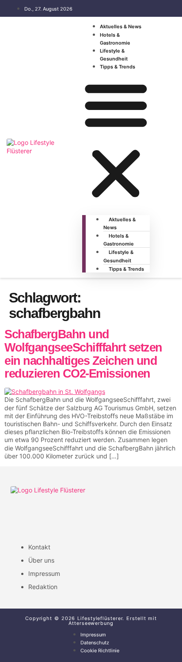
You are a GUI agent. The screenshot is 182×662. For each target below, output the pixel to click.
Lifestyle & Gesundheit (114, 55)
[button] (116, 140)
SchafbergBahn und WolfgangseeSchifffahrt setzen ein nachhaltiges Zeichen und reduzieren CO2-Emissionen (83, 354)
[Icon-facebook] (22, 515)
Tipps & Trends (117, 67)
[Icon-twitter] (53, 515)
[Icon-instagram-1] (85, 515)
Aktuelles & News (120, 26)
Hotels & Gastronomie (115, 39)
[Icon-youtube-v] (117, 515)
